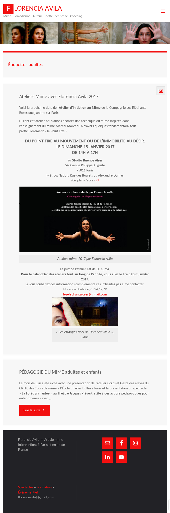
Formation (44, 487)
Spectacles (25, 487)
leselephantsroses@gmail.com (85, 294)
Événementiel (28, 492)
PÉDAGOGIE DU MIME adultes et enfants (60, 372)
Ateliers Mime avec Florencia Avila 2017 (59, 97)
